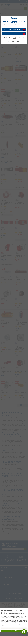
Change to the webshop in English (11, 29)
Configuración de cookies (14, 628)
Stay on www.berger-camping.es (11, 33)
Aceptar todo (14, 630)
